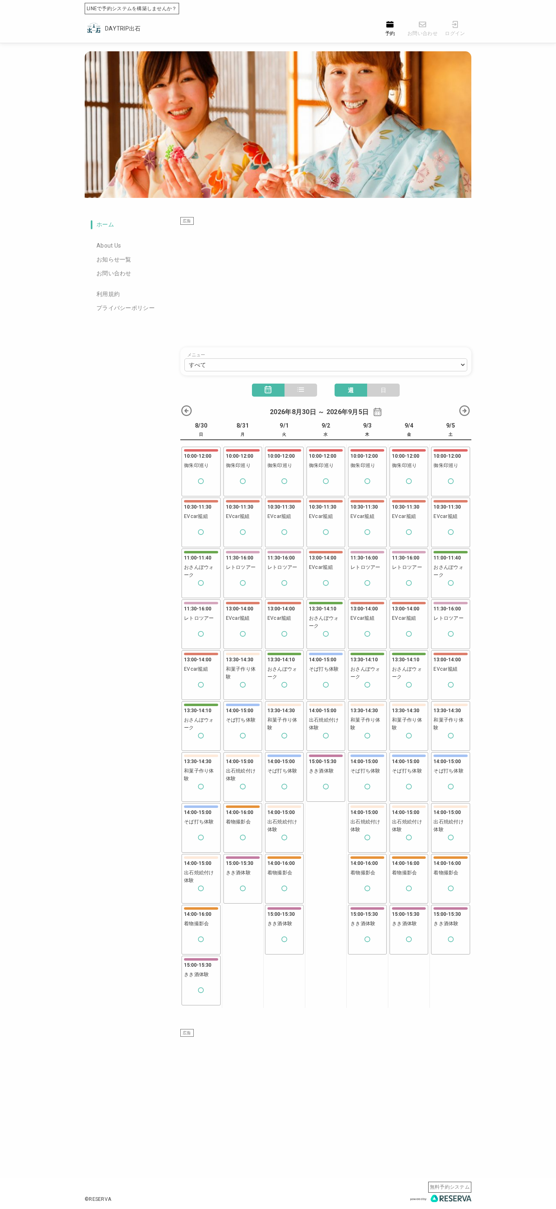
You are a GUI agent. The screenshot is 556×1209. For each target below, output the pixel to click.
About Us (108, 245)
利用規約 (108, 294)
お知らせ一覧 (113, 259)
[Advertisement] (325, 282)
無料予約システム (450, 1187)
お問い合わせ (113, 273)
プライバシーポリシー (125, 308)
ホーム (105, 224)
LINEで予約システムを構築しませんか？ (132, 8)
